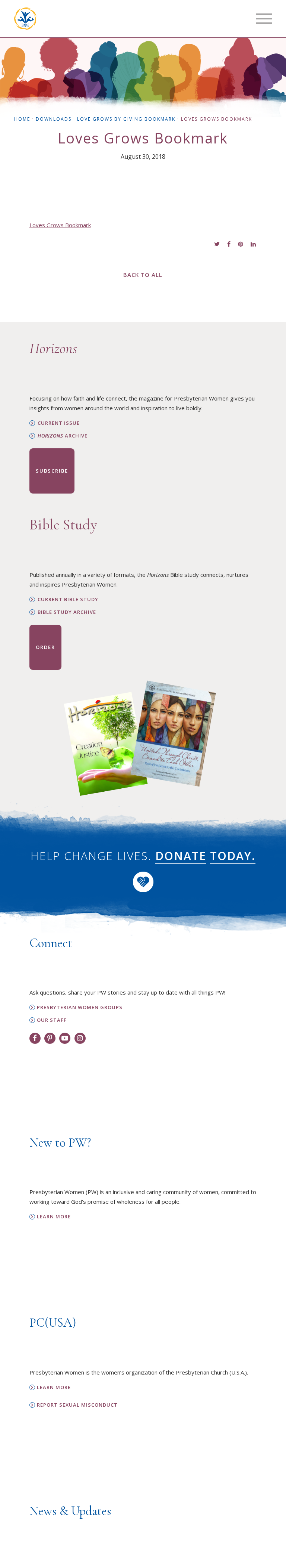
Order (45, 647)
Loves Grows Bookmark (60, 225)
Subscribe (52, 470)
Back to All (142, 274)
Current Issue (59, 423)
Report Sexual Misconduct (77, 1405)
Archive (63, 435)
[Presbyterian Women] (25, 18)
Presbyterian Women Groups (80, 1007)
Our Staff (52, 1020)
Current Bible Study (68, 599)
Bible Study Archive (67, 612)
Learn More (54, 1216)
